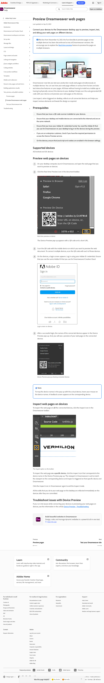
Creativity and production (36, 608)
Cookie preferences (95, 677)
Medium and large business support (91, 611)
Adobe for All (33, 660)
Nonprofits (58, 603)
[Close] (81, 679)
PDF (4, 613)
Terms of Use (85, 677)
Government (59, 606)
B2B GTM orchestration (35, 611)
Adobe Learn (85, 608)
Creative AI (6, 602)
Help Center (85, 600)
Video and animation (8, 610)
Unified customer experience (37, 606)
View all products (7, 624)
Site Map (90, 679)
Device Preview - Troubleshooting (76, 506)
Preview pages (10, 96)
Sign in (99, 3)
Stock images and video (9, 621)
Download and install (87, 603)
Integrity (32, 658)
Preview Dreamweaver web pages (16, 100)
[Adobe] (4, 3)
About (31, 636)
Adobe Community (87, 606)
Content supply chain (35, 603)
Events (31, 641)
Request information (8, 633)
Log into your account (35, 633)
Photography (6, 605)
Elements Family (7, 619)
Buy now (81, 3)
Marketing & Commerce (50, 3)
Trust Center (33, 655)
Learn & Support (67, 3)
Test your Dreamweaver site (14, 104)
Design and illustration (9, 608)
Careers (31, 638)
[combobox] (72, 9)
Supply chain (33, 652)
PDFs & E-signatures (32, 3)
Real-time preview (65, 45)
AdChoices (98, 679)
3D (4, 616)
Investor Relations (34, 649)
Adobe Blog (32, 663)
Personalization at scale (35, 600)
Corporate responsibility (36, 647)
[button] (93, 2)
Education (58, 600)
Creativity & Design (15, 3)
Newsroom (32, 644)
